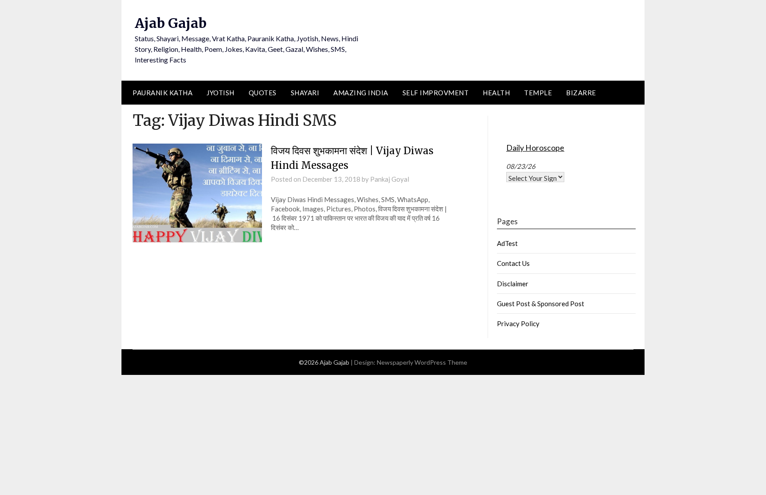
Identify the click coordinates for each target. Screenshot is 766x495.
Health (496, 93)
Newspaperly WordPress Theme (422, 362)
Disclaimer (512, 284)
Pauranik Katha (162, 93)
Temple (538, 93)
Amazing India (360, 93)
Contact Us (513, 263)
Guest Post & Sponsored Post (540, 304)
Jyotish (220, 93)
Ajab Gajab (171, 23)
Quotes (263, 93)
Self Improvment (436, 93)
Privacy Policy (518, 323)
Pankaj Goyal (389, 179)
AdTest (507, 243)
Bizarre (581, 93)
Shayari (305, 93)
